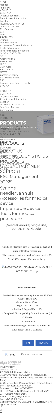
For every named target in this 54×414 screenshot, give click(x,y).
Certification (6, 29)
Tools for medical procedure (14, 50)
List (28, 343)
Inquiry (43, 343)
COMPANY (6, 13)
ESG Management (10, 77)
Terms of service (8, 369)
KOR (8, 85)
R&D (2, 34)
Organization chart (10, 15)
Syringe (4, 40)
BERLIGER (6, 61)
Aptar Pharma (7, 58)
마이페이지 (5, 7)
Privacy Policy (7, 367)
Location (4, 21)
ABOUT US (5, 10)
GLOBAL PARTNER (10, 53)
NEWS (3, 72)
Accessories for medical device (16, 45)
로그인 (3, 1)
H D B (3, 64)
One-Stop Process (9, 26)
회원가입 (4, 4)
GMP (2, 32)
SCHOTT (4, 56)
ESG (2, 80)
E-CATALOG (6, 69)
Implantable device (10, 48)
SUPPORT (5, 67)
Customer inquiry (9, 75)
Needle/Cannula (8, 42)
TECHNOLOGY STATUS (12, 23)
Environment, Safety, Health (15, 83)
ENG (2, 85)
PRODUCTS (6, 37)
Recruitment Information (13, 18)
